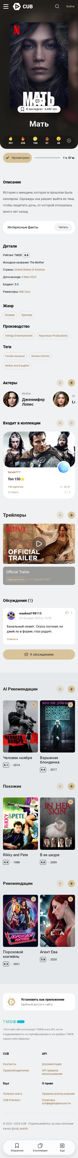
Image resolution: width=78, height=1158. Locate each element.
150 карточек (15, 486)
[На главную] (23, 6)
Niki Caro (24, 291)
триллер (26, 315)
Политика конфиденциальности (56, 1102)
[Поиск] (57, 6)
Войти (70, 6)
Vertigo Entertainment (19, 335)
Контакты (9, 1064)
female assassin (15, 356)
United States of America (29, 269)
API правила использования (52, 1072)
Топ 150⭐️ (16, 479)
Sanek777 (14, 472)
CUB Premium (11, 1100)
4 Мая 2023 (29, 277)
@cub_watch (20, 1128)
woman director (40, 356)
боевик (10, 315)
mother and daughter (17, 365)
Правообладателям (16, 1070)
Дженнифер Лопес (33, 402)
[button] (71, 382)
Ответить (12, 639)
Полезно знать (12, 1093)
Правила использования (58, 1093)
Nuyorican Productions (53, 335)
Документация (52, 1064)
